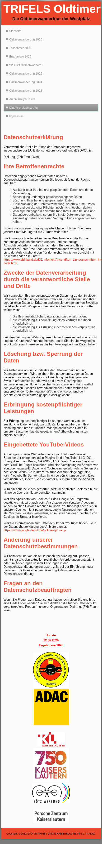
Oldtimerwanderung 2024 (25, 82)
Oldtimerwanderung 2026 (25, 39)
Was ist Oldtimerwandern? (26, 65)
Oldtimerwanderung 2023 (25, 90)
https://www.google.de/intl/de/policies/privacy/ (35, 530)
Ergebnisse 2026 (20, 56)
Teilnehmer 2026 (20, 48)
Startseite (15, 31)
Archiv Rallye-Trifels (22, 99)
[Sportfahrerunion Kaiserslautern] (51, 670)
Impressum (16, 116)
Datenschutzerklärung (23, 107)
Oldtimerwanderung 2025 (25, 73)
